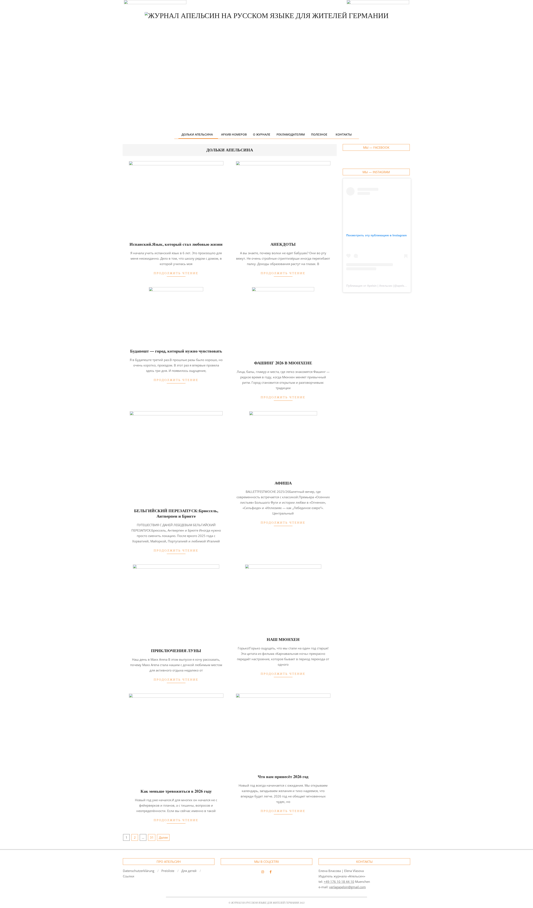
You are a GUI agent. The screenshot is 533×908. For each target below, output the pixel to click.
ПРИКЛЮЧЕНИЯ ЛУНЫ (176, 651)
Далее (163, 837)
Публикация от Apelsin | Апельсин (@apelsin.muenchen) (384, 285)
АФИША (283, 483)
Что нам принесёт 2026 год (283, 776)
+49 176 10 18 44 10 (339, 881)
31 (152, 837)
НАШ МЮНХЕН (283, 639)
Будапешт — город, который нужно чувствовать (176, 351)
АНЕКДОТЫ (283, 244)
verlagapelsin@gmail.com (347, 887)
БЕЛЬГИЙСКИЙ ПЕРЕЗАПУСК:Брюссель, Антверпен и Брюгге (176, 513)
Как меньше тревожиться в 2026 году (176, 791)
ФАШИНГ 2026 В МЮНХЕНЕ (283, 363)
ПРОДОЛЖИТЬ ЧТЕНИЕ (176, 273)
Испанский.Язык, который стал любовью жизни (176, 244)
